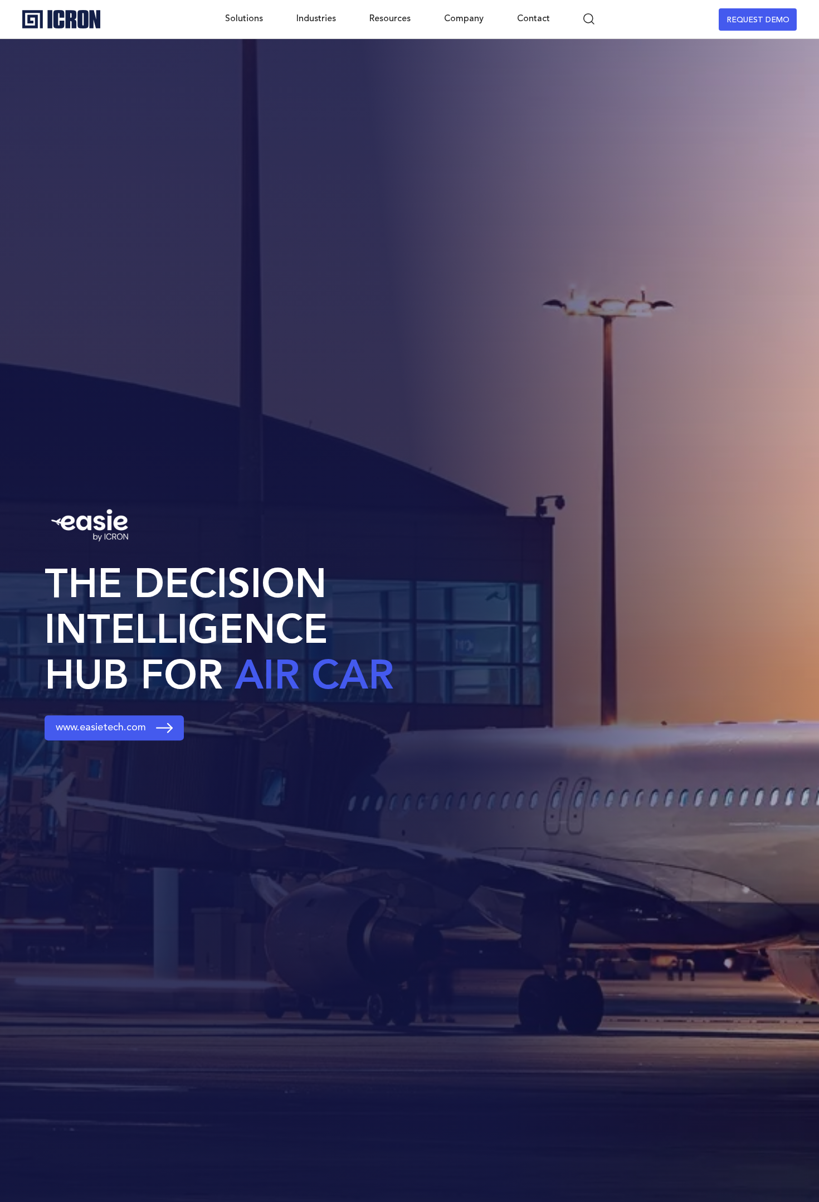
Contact (533, 18)
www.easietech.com (101, 728)
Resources (390, 18)
